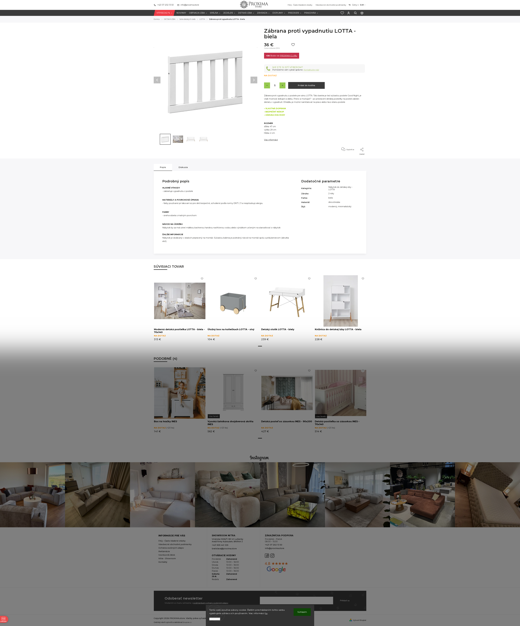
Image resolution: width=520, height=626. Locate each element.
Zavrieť (356, 158)
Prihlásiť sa (345, 600)
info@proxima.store (274, 548)
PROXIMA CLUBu (288, 56)
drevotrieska (334, 202)
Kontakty (162, 562)
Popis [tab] (163, 167)
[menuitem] (164, 13)
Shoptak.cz (187, 622)
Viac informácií (271, 140)
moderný (332, 206)
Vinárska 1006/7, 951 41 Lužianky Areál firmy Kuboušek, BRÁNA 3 (227, 540)
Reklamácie (164, 551)
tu (266, 613)
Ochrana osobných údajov (171, 548)
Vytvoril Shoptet (359, 620)
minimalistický (344, 206)
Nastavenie (214, 619)
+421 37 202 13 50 (273, 545)
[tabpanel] (180, 309)
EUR (362, 5)
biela (330, 198)
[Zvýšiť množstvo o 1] (282, 85)
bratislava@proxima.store (224, 548)
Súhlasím (302, 612)
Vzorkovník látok (166, 555)
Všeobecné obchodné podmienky (331, 5)
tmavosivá (214, 416)
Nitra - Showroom (167, 558)
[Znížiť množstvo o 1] (267, 85)
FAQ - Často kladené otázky (300, 5)
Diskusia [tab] (183, 167)
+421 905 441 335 (220, 545)
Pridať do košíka (306, 85)
